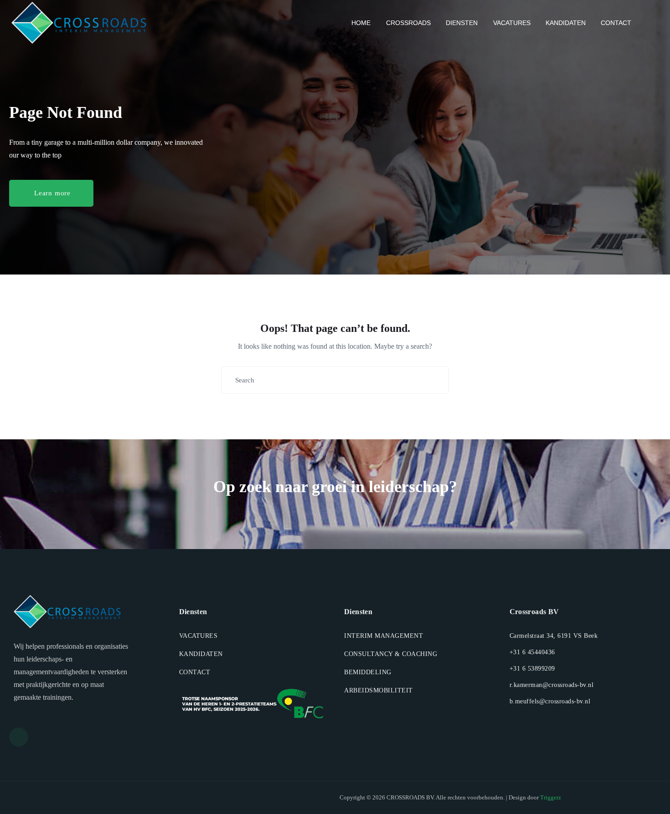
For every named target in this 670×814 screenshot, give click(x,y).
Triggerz (550, 797)
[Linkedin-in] (18, 737)
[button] (51, 193)
